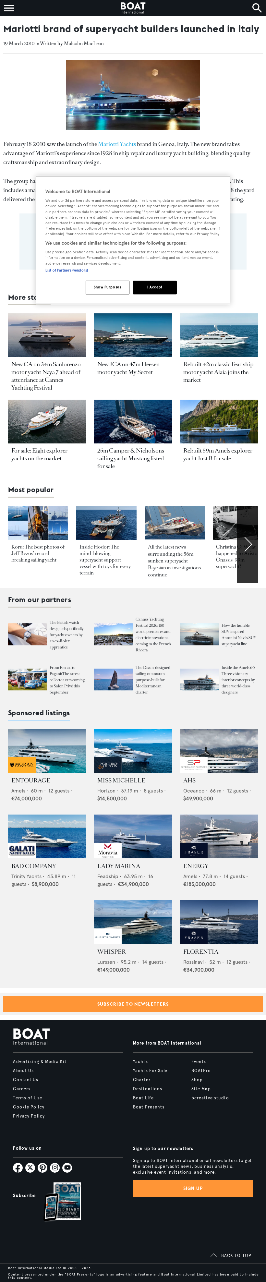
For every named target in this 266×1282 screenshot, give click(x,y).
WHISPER (111, 952)
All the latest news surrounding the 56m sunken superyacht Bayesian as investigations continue (174, 560)
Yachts (140, 1061)
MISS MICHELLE (121, 780)
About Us (23, 1070)
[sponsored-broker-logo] (22, 771)
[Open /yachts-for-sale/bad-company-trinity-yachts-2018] (47, 836)
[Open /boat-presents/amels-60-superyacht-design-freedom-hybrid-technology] (199, 680)
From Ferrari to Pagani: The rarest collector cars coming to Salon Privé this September (67, 680)
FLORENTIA (200, 952)
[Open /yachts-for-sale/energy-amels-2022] (219, 836)
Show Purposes (107, 287)
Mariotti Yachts (117, 144)
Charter (142, 1079)
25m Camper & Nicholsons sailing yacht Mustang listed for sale (130, 458)
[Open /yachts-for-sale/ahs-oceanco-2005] (219, 751)
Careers (21, 1089)
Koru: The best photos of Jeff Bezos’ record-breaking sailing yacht (38, 553)
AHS (189, 780)
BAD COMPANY (33, 866)
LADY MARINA (118, 866)
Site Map (201, 1089)
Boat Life (143, 1098)
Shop (197, 1079)
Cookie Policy (28, 1107)
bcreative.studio (210, 1098)
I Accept (155, 287)
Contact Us (25, 1079)
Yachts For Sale (150, 1070)
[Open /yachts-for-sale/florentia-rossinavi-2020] (219, 922)
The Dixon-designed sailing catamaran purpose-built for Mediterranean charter (153, 680)
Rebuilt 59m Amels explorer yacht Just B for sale (217, 454)
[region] (133, 239)
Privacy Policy (29, 1116)
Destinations (147, 1089)
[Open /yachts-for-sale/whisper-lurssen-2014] (133, 922)
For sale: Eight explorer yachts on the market (39, 454)
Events (198, 1061)
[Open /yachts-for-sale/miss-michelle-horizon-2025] (133, 751)
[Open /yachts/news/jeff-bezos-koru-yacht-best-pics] (38, 523)
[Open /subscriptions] (56, 1202)
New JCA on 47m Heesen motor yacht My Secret (128, 368)
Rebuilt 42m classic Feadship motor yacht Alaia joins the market (218, 372)
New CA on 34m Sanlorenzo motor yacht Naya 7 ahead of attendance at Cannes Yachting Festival (46, 376)
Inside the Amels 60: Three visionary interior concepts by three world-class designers (238, 680)
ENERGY (196, 866)
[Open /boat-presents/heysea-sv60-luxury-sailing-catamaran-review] (113, 680)
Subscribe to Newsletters (133, 1004)
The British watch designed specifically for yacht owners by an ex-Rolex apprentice (67, 635)
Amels (18, 791)
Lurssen (106, 962)
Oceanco (193, 791)
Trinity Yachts (26, 876)
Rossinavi (193, 962)
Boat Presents (149, 1107)
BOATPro (201, 1070)
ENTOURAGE (30, 780)
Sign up (193, 1188)
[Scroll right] (247, 544)
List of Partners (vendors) (66, 270)
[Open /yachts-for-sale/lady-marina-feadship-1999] (133, 836)
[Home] (132, 8)
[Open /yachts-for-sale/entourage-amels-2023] (47, 751)
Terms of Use (27, 1098)
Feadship (107, 876)
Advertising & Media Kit (39, 1061)
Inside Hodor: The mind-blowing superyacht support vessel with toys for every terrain (105, 559)
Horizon (106, 791)
